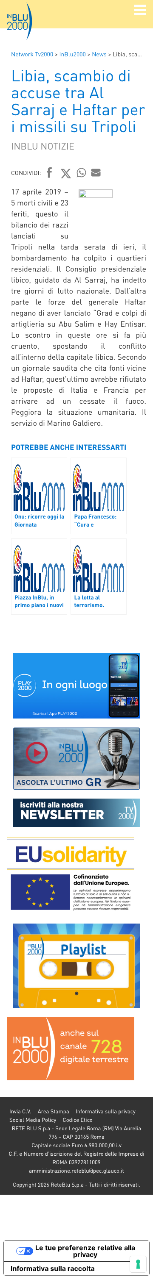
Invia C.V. (20, 1111)
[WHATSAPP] (81, 172)
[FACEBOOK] (49, 173)
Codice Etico (77, 1120)
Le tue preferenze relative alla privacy (85, 1251)
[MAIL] (96, 172)
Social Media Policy (32, 1120)
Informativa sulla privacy (106, 1111)
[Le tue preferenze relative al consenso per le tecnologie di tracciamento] (138, 1264)
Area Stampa (53, 1111)
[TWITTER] (66, 173)
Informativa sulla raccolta (53, 1268)
